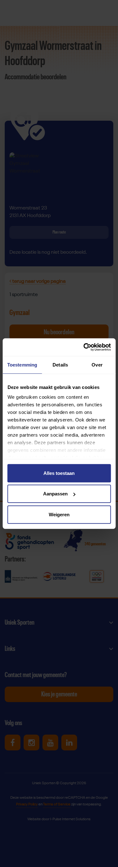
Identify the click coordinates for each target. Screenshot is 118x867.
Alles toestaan (59, 473)
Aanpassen (55, 493)
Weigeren (59, 514)
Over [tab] (97, 364)
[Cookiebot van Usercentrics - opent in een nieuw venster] (84, 347)
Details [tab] (60, 364)
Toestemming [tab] (22, 364)
